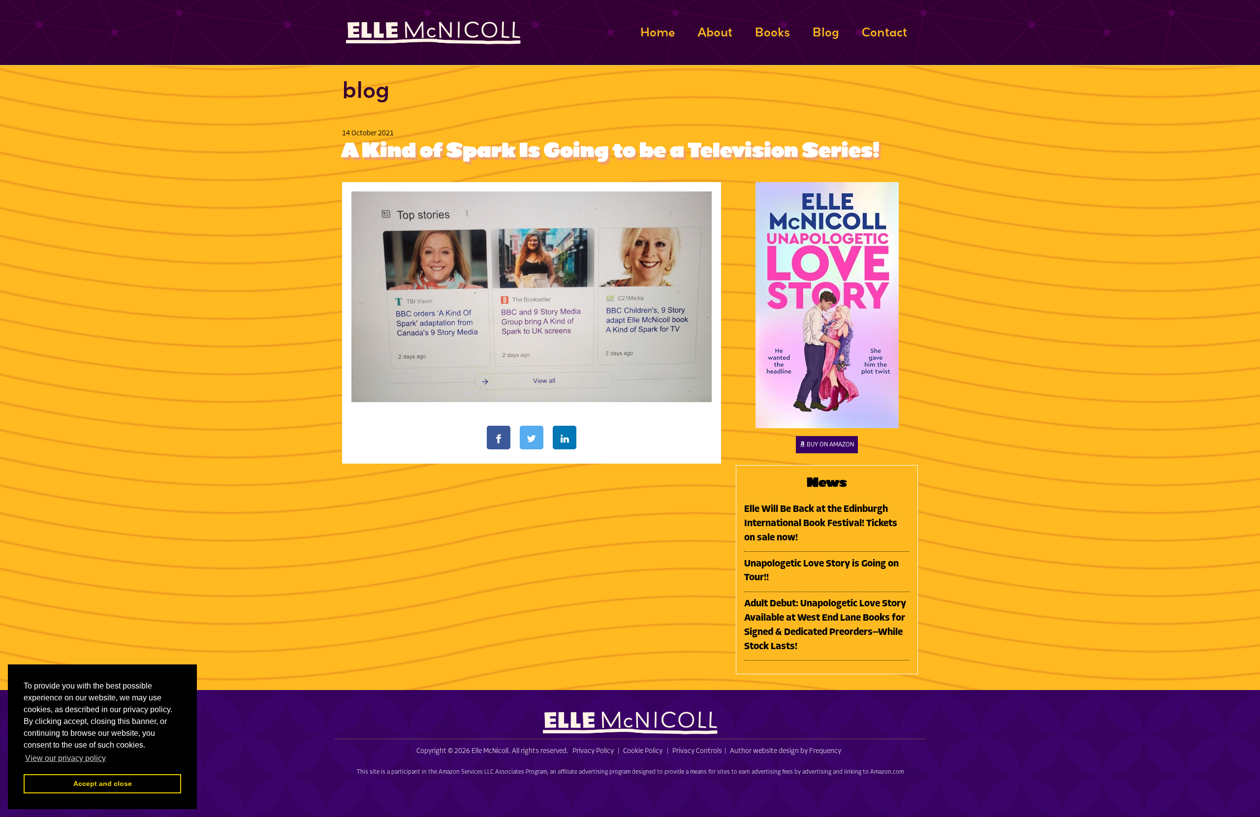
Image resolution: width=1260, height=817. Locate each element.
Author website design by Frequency (785, 751)
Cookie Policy (642, 751)
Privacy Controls (697, 751)
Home (657, 32)
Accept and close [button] (102, 783)
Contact (884, 32)
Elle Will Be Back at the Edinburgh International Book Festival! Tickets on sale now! (820, 524)
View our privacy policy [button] (65, 758)
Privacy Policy (593, 751)
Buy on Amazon (829, 444)
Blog (825, 32)
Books (772, 32)
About (714, 32)
